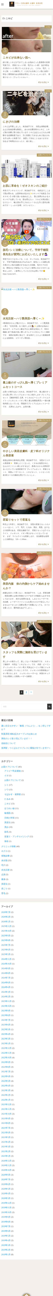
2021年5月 (6, 1137)
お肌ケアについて (44, 155)
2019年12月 (6, 1203)
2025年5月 (6, 954)
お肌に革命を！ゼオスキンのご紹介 (25, 185)
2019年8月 (6, 1222)
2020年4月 (6, 1193)
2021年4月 (6, 1142)
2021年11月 (6, 1109)
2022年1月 (6, 1100)
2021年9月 (6, 1118)
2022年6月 (6, 1076)
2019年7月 (6, 1226)
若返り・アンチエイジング (16, 836)
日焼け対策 (9, 818)
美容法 (7, 822)
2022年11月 (6, 1053)
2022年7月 (6, 1071)
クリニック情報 (8, 846)
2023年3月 (6, 1039)
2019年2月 (6, 1250)
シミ (6, 785)
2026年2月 (6, 917)
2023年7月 (6, 1020)
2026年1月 (6, 921)
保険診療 (5, 856)
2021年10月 (6, 1114)
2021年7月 (6, 1128)
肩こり (4, 888)
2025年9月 (6, 935)
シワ (6, 789)
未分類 (4, 860)
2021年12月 (6, 1104)
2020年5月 (6, 1189)
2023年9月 (6, 1011)
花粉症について (8, 743)
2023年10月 (6, 1006)
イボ (6, 775)
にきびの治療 (11, 121)
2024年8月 (6, 973)
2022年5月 (6, 1081)
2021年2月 (6, 1151)
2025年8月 (6, 940)
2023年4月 (6, 1034)
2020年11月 (6, 1165)
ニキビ (48, 27)
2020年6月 (6, 1184)
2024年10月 (6, 964)
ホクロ (4, 851)
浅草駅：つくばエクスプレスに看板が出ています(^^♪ (25, 748)
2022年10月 (6, 1057)
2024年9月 (6, 968)
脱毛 (6, 832)
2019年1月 (6, 1254)
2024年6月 (6, 982)
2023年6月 (6, 1025)
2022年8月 (6, 1067)
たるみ (7, 799)
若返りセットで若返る (17, 519)
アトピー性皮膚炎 (12, 771)
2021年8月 (6, 1123)
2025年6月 (6, 950)
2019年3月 (6, 1245)
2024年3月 (6, 992)
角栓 (6, 841)
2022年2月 (6, 1095)
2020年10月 (6, 1170)
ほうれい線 (9, 808)
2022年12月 (6, 1048)
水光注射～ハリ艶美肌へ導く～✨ (24, 318)
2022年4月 (6, 1086)
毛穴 (3, 865)
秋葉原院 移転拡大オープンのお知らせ (19, 734)
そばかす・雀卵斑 (12, 794)
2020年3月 (6, 1198)
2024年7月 (6, 978)
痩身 (3, 879)
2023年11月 (6, 1001)
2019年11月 (6, 1207)
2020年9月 (6, 1175)
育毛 (3, 893)
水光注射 (5, 870)
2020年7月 (6, 1179)
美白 (6, 827)
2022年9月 (6, 1062)
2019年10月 (6, 1212)
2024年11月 (6, 959)
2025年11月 (6, 926)
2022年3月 (6, 1090)
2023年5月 (6, 1029)
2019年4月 (6, 1240)
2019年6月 (6, 1231)
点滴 (3, 874)
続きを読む (43, 82)
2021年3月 (6, 1146)
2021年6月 (6, 1132)
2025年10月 (6, 931)
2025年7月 (6, 945)
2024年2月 (6, 996)
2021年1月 (6, 1156)
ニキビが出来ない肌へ (17, 57)
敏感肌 (7, 813)
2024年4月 (6, 987)
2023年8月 (6, 1015)
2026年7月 (6, 912)
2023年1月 (6, 1043)
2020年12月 (6, 1161)
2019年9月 (6, 1217)
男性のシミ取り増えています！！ (16, 738)
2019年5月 (6, 1236)
